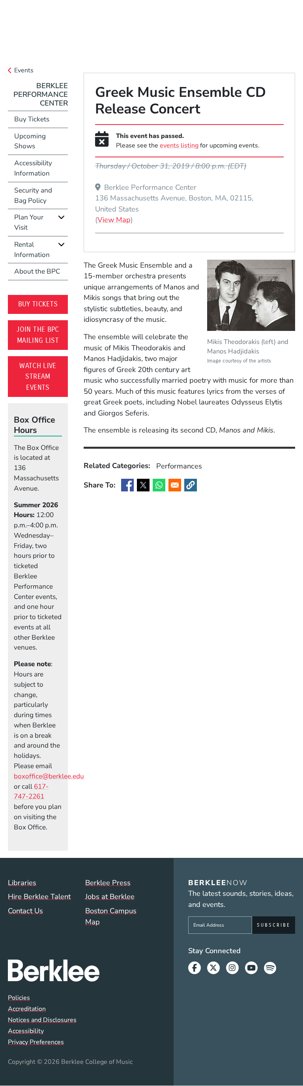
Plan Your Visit (28, 222)
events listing (179, 145)
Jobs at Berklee (110, 896)
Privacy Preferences (36, 1042)
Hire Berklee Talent (39, 896)
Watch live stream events (43, 376)
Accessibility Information (33, 168)
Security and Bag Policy (33, 195)
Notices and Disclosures (42, 1020)
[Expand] (61, 217)
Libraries (22, 883)
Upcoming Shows (30, 141)
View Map (114, 219)
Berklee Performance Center (40, 94)
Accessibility (26, 1031)
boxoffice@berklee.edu (49, 776)
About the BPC (37, 271)
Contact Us (25, 911)
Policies (19, 997)
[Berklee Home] (80, 970)
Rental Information (32, 249)
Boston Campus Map (111, 916)
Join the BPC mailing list (42, 335)
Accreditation (27, 1009)
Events (24, 70)
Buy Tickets (41, 119)
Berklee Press (108, 883)
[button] (190, 485)
